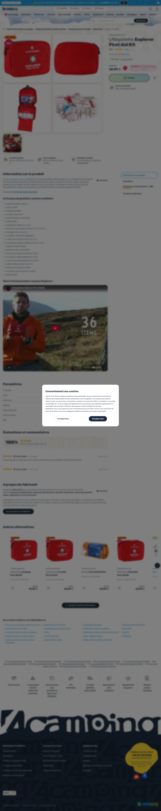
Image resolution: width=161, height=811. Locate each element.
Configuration (63, 419)
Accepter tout (98, 419)
